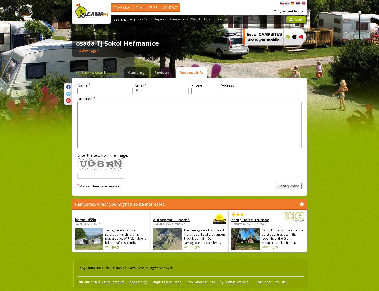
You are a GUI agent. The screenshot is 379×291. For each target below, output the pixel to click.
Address (227, 85)
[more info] (260, 48)
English (287, 3)
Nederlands (298, 3)
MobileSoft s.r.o (237, 282)
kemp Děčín (85, 219)
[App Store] (294, 48)
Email (141, 85)
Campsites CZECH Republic (147, 19)
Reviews (162, 72)
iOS (213, 282)
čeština (282, 3)
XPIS (284, 282)
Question (86, 98)
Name (83, 85)
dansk (303, 3)
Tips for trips (213, 19)
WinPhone (264, 282)
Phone (196, 85)
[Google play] (287, 48)
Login (299, 19)
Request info (191, 72)
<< (97, 72)
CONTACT (170, 7)
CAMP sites (122, 7)
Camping (136, 72)
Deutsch (293, 3)
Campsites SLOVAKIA (185, 19)
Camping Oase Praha (165, 282)
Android (201, 282)
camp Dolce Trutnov (250, 219)
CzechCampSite (113, 282)
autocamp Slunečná (171, 219)
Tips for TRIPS (147, 7)
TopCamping (137, 282)
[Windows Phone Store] (304, 48)
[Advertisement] (328, 155)
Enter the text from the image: (102, 155)
